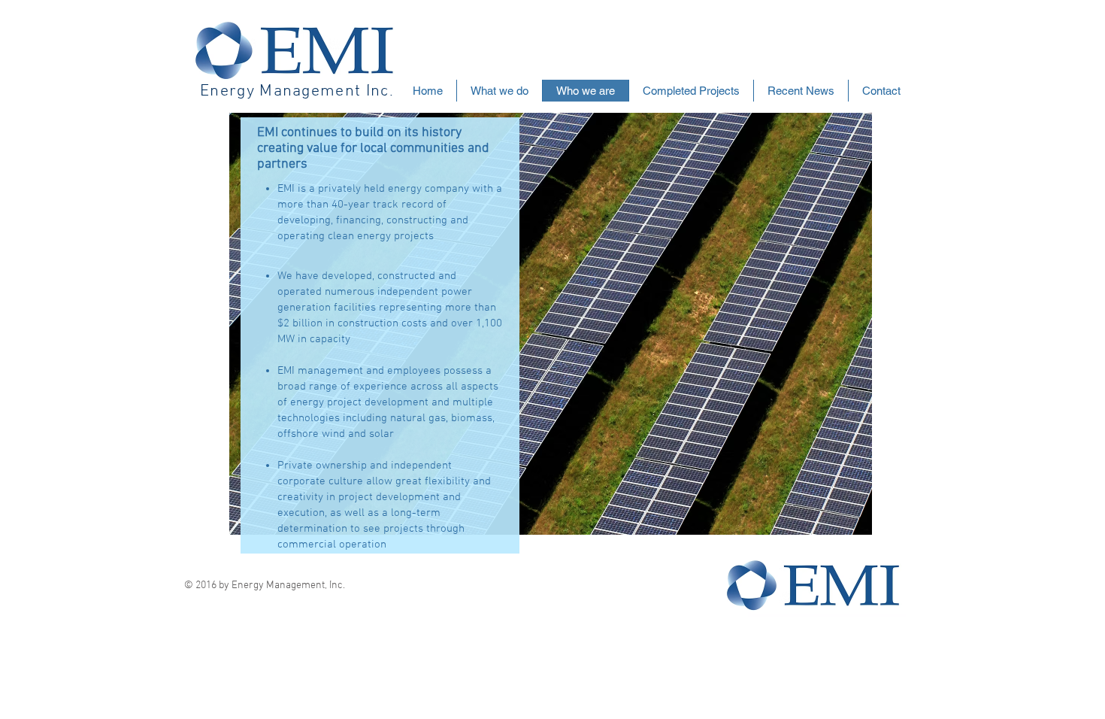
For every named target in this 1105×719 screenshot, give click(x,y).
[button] (690, 91)
